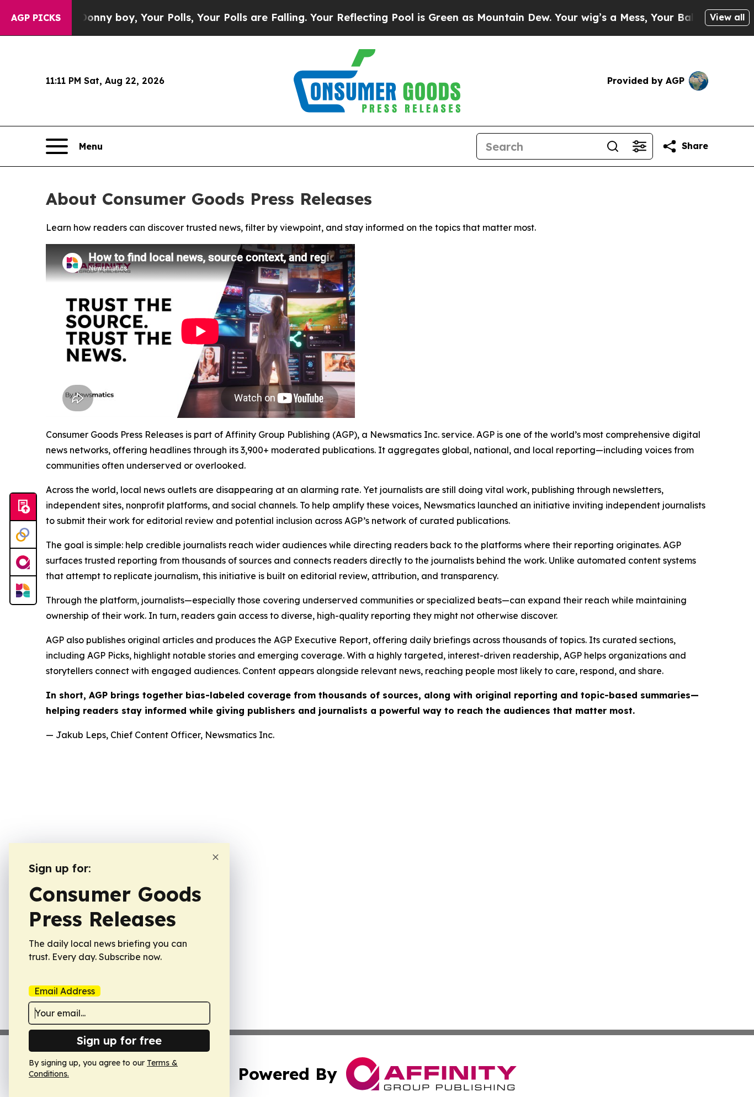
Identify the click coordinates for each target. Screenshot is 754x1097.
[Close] (215, 857)
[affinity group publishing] (23, 562)
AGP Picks (36, 17)
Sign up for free (119, 1040)
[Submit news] (23, 507)
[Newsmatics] (23, 590)
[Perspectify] (23, 535)
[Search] (612, 146)
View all (727, 17)
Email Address (64, 991)
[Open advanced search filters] (639, 146)
